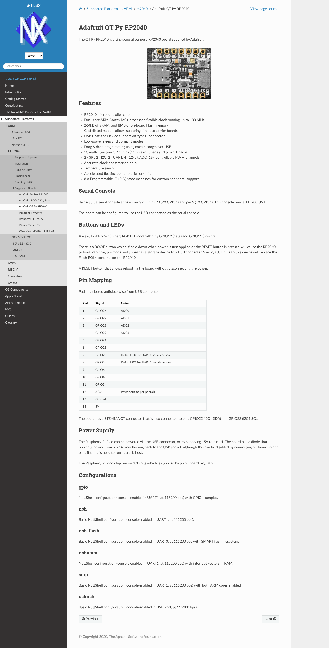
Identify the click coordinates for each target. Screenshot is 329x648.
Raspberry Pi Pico (29, 225)
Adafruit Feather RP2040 (33, 194)
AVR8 (12, 263)
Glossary (11, 322)
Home (9, 85)
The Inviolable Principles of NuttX (28, 112)
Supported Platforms (19, 119)
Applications (13, 296)
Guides (10, 316)
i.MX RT (17, 138)
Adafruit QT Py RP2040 (33, 206)
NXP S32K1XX (21, 237)
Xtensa (12, 283)
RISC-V (13, 269)
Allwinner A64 (21, 132)
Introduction (14, 92)
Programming (22, 176)
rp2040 (16, 151)
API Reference (15, 302)
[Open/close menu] (2, 119)
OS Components (16, 289)
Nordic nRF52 (20, 145)
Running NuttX (24, 182)
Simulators (15, 276)
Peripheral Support (26, 157)
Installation (21, 164)
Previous (92, 619)
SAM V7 (17, 250)
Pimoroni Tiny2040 (30, 213)
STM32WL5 (20, 256)
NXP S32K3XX (21, 243)
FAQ (8, 309)
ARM (11, 126)
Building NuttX (23, 170)
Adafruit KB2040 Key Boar (35, 200)
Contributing (14, 105)
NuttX (35, 6)
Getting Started (15, 99)
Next (269, 619)
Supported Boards (25, 188)
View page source (264, 9)
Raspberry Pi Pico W (31, 219)
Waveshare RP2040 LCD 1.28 (36, 231)
